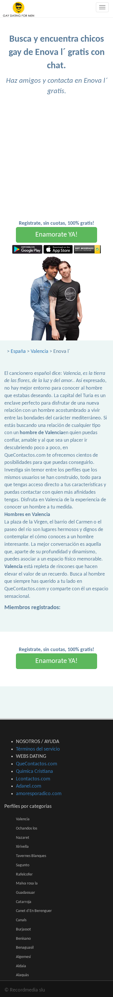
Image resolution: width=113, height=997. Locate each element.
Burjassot (23, 929)
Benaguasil (25, 948)
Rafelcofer (24, 874)
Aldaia (21, 966)
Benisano (23, 939)
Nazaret (22, 838)
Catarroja (23, 902)
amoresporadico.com (38, 794)
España (18, 351)
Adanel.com (28, 786)
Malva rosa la (27, 883)
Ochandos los (26, 828)
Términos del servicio (38, 749)
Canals (21, 920)
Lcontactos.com (33, 779)
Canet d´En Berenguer (34, 911)
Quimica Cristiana (34, 771)
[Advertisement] (56, 160)
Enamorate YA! (56, 234)
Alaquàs (22, 975)
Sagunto (22, 865)
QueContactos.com (36, 764)
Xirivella (22, 847)
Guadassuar (25, 893)
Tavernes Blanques (31, 856)
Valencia (39, 351)
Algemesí (23, 957)
